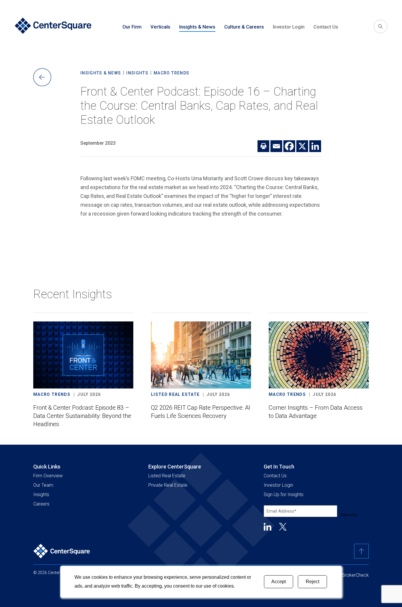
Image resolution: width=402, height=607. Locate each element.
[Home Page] (53, 26)
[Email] (276, 146)
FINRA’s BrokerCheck (347, 575)
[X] (302, 146)
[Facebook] (289, 146)
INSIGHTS (137, 73)
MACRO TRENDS (171, 73)
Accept (278, 581)
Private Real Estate (167, 485)
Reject (312, 581)
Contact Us (325, 27)
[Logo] (61, 551)
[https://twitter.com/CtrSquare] (283, 527)
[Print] (263, 146)
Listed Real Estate (166, 475)
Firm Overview (48, 475)
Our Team (43, 485)
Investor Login (289, 27)
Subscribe (348, 515)
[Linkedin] (315, 146)
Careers (41, 504)
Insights (41, 494)
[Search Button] (380, 26)
